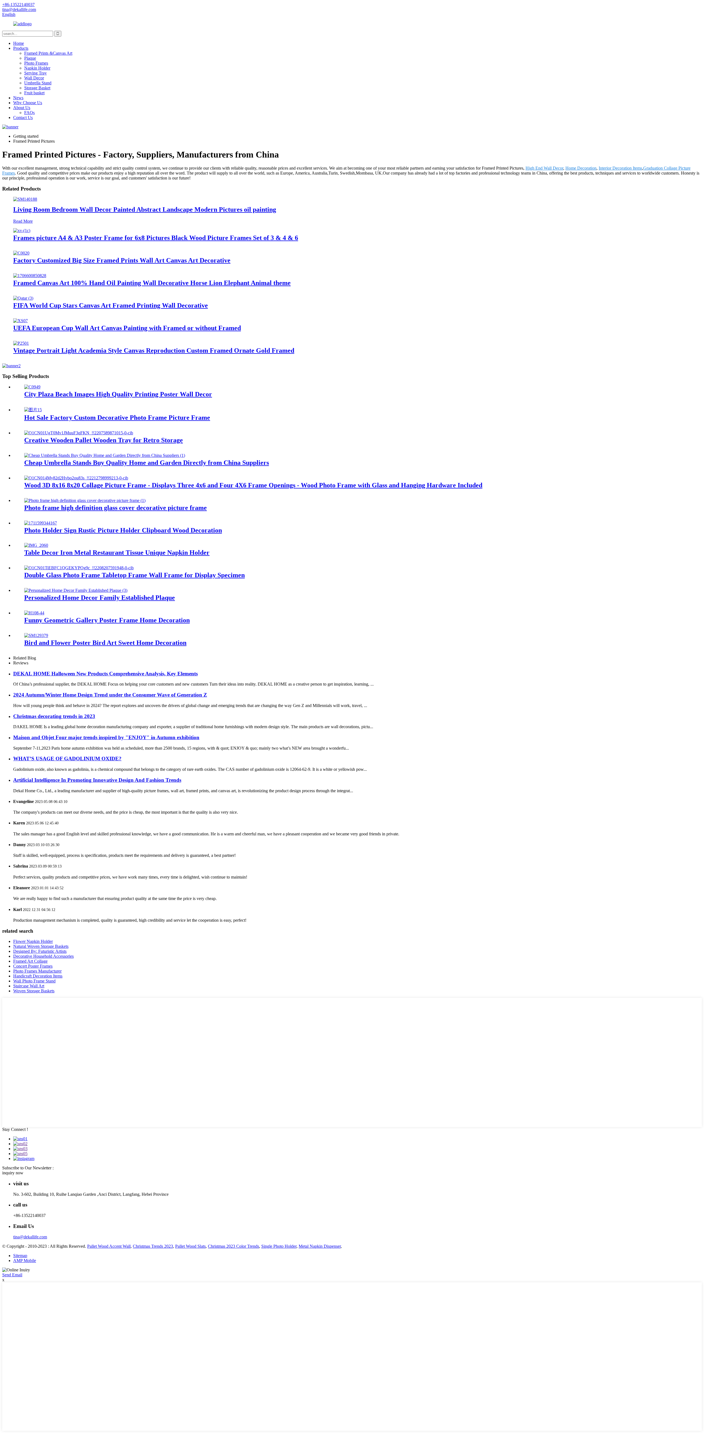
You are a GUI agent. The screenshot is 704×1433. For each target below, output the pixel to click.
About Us (21, 107)
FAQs (29, 112)
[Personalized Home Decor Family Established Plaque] (75, 590)
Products (20, 48)
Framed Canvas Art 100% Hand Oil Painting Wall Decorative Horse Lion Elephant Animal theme (152, 282)
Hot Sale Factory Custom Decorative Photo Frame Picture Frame (117, 417)
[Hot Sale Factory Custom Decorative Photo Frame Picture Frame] (33, 409)
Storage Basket (37, 87)
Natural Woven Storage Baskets (40, 946)
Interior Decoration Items (620, 168)
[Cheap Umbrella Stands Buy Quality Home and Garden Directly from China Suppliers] (104, 455)
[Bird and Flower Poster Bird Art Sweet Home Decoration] (36, 635)
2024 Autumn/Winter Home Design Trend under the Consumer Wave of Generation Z (110, 695)
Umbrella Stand (37, 83)
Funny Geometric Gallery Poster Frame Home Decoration (107, 620)
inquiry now (12, 1172)
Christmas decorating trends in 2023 (54, 716)
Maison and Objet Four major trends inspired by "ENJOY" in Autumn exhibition (106, 737)
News (18, 97)
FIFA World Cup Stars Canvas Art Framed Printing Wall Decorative (110, 305)
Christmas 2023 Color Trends (233, 1246)
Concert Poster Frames (33, 966)
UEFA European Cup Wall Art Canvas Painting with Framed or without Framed (127, 328)
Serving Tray (35, 73)
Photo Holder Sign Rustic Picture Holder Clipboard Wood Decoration (123, 530)
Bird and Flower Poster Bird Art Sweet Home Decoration (105, 642)
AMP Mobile (24, 1260)
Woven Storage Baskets (33, 991)
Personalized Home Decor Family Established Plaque (99, 597)
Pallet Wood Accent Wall (109, 1246)
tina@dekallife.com (30, 1237)
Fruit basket (34, 92)
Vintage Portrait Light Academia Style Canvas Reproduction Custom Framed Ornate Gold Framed (153, 350)
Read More (23, 221)
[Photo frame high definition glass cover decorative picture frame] (84, 500)
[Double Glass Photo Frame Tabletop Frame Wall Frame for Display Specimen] (79, 567)
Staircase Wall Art (28, 986)
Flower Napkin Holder (33, 941)
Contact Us (23, 117)
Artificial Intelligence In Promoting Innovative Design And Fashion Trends (97, 780)
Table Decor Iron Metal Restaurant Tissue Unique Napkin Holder (117, 552)
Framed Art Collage (30, 961)
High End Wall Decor (544, 168)
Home (18, 43)
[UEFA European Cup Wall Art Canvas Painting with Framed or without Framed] (20, 320)
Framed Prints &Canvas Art (48, 53)
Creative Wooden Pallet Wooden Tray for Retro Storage (103, 440)
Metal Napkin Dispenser (320, 1246)
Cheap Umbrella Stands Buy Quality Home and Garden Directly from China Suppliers (146, 462)
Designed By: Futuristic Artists (40, 951)
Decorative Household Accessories (43, 956)
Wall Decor (34, 78)
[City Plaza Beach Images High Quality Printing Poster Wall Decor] (32, 387)
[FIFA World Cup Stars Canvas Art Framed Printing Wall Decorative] (23, 298)
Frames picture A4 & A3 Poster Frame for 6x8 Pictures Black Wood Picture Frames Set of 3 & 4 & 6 (155, 237)
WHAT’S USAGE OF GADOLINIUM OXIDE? (67, 758)
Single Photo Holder (278, 1246)
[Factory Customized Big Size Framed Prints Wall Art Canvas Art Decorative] (21, 253)
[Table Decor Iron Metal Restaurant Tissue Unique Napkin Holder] (36, 545)
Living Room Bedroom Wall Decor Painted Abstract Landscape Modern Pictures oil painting (144, 209)
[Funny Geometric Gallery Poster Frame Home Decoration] (34, 613)
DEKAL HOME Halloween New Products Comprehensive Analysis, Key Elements (105, 674)
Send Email (12, 1274)
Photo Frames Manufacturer (37, 971)
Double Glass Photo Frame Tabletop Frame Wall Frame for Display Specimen (134, 575)
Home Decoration (580, 168)
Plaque (30, 58)
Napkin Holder (37, 68)
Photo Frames (36, 63)
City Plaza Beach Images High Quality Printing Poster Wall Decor (118, 394)
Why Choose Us (27, 102)
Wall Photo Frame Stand (34, 981)
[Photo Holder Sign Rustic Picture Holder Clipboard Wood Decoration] (40, 523)
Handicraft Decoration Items (37, 976)
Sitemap (20, 1255)
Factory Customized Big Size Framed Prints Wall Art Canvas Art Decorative (121, 260)
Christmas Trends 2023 (153, 1246)
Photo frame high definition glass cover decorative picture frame (115, 507)
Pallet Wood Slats (190, 1246)
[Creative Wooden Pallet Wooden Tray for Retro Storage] (78, 432)
